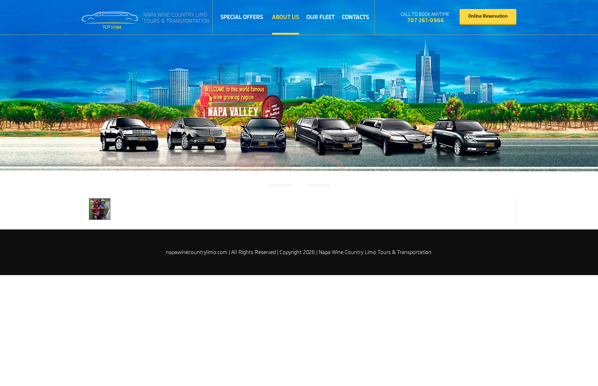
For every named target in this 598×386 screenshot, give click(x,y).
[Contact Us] (390, 17)
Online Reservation (488, 16)
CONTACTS (355, 17)
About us (285, 17)
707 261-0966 (425, 20)
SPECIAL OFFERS (241, 17)
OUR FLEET (320, 17)
